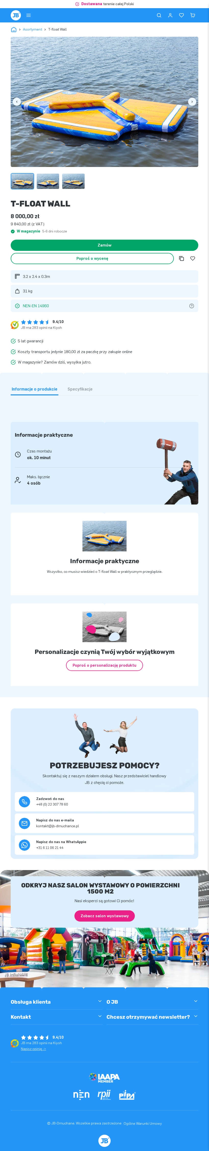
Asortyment (32, 29)
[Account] (170, 15)
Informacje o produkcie (34, 389)
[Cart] (192, 15)
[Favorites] (181, 15)
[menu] (28, 15)
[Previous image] (17, 102)
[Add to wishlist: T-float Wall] (192, 258)
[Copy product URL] (181, 258)
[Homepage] (16, 15)
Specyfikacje (80, 389)
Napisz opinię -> (33, 1049)
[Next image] (192, 102)
